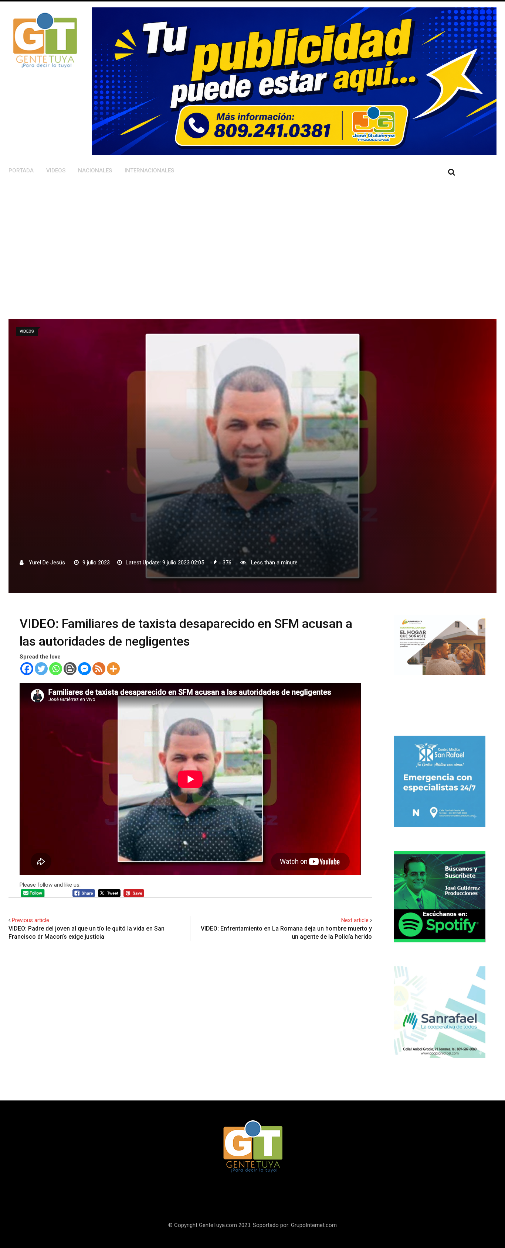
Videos (55, 170)
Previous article (30, 920)
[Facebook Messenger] (84, 668)
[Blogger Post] (70, 668)
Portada (21, 170)
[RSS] (98, 668)
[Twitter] (41, 668)
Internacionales (149, 170)
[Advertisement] (211, 237)
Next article (355, 920)
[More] (113, 668)
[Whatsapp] (55, 668)
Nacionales (95, 170)
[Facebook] (26, 668)
